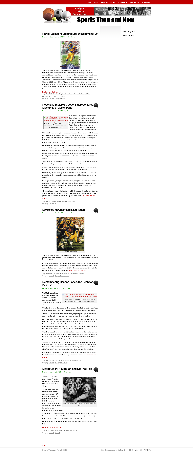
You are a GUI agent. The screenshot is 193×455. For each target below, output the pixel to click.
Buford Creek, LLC (125, 450)
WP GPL (147, 450)
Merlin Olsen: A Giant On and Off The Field (67, 368)
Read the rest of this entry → (51, 92)
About (96, 2)
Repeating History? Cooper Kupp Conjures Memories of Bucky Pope (67, 106)
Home (89, 2)
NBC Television (72, 430)
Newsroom (146, 2)
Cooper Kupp (58, 201)
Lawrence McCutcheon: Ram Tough (63, 209)
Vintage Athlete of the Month (56, 96)
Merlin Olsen (63, 430)
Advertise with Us (108, 2)
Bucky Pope (50, 201)
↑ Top (44, 445)
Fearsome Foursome (62, 360)
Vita (136, 450)
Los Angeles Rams (62, 94)
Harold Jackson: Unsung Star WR (62, 33)
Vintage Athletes (60, 98)
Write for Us (134, 2)
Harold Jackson (51, 94)
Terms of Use (122, 2)
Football (51, 98)
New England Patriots (76, 94)
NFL (56, 203)
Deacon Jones (51, 360)
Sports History (62, 363)
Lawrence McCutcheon (53, 273)
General (57, 433)
